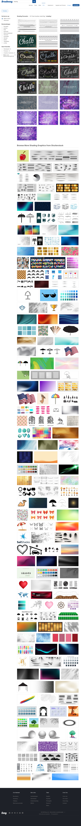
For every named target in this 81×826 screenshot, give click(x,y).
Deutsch (48, 803)
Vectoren (31, 5)
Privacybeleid (54, 814)
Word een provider (18, 803)
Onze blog (65, 801)
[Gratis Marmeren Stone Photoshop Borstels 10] (69, 41)
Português (49, 801)
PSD (44, 5)
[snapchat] (20, 813)
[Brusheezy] (7, 1)
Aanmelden (76, 5)
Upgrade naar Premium (61, 5)
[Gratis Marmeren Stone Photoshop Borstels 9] (27, 103)
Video (39, 5)
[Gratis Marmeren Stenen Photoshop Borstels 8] (69, 87)
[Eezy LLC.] (4, 812)
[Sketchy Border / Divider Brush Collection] (48, 26)
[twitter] (12, 813)
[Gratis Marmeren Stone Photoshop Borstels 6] (48, 103)
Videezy (15, 801)
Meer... (48, 805)
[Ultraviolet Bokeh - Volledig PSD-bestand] (69, 103)
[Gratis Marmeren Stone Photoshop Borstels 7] (48, 87)
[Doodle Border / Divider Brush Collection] (48, 41)
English (48, 796)
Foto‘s (35, 5)
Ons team (65, 798)
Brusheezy (16, 796)
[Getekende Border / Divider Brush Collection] (69, 26)
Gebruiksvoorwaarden (44, 814)
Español (48, 798)
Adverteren (33, 798)
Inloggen (69, 5)
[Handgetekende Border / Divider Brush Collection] (27, 26)
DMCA (32, 803)
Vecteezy (15, 798)
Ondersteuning (34, 801)
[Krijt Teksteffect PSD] (27, 41)
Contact (65, 803)
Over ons (65, 796)
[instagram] (17, 813)
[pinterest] (14, 813)
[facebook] (9, 813)
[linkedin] (22, 813)
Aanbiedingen (34, 796)
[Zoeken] (34, 1)
